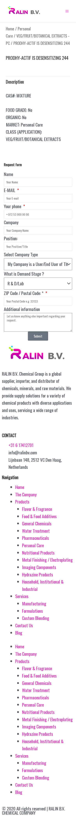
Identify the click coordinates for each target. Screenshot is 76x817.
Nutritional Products (38, 552)
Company (11, 222)
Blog (18, 632)
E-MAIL (10, 190)
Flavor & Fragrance (37, 509)
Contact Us (24, 625)
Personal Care (33, 545)
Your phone (13, 206)
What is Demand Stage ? (24, 273)
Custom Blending (35, 618)
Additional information (22, 309)
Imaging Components (39, 567)
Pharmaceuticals (35, 538)
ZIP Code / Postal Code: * (24, 293)
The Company (26, 494)
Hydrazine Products (37, 574)
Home (10, 29)
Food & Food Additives (39, 516)
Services (21, 596)
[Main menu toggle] (67, 11)
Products (22, 501)
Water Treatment (36, 530)
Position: (11, 238)
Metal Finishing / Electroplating (47, 559)
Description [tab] (15, 81)
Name (8, 174)
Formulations (32, 611)
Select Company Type (21, 254)
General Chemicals (36, 523)
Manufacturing (34, 603)
